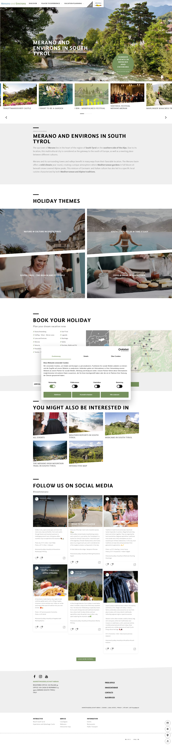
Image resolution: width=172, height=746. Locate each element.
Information (92, 719)
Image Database (111, 687)
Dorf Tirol (64, 332)
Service (63, 719)
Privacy (119, 707)
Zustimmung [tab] (56, 356)
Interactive (38, 719)
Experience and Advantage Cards (44, 724)
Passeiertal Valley (40, 349)
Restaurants (91, 724)
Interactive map (65, 727)
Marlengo (64, 338)
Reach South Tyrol (39, 722)
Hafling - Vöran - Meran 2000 (43, 335)
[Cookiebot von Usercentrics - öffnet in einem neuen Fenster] (120, 349)
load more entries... (86, 659)
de (126, 739)
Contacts (109, 692)
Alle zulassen (114, 394)
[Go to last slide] (6, 117)
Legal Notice (112, 707)
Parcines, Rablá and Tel (68, 345)
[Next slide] (165, 117)
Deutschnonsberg (39, 332)
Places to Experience (50, 3)
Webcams (63, 724)
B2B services (110, 697)
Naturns (36, 345)
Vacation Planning (73, 3)
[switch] (75, 386)
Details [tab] (86, 356)
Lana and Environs (40, 338)
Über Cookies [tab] (116, 356)
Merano (36, 342)
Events (89, 722)
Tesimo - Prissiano (40, 352)
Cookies (104, 707)
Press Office (110, 682)
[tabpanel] (20, 96)
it (128, 739)
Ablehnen (57, 394)
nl (135, 739)
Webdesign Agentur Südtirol (35, 740)
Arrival (37, 384)
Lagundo (63, 335)
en (132, 739)
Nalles (63, 342)
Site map (125, 707)
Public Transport (92, 727)
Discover (33, 3)
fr (138, 739)
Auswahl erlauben (86, 394)
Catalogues (63, 722)
